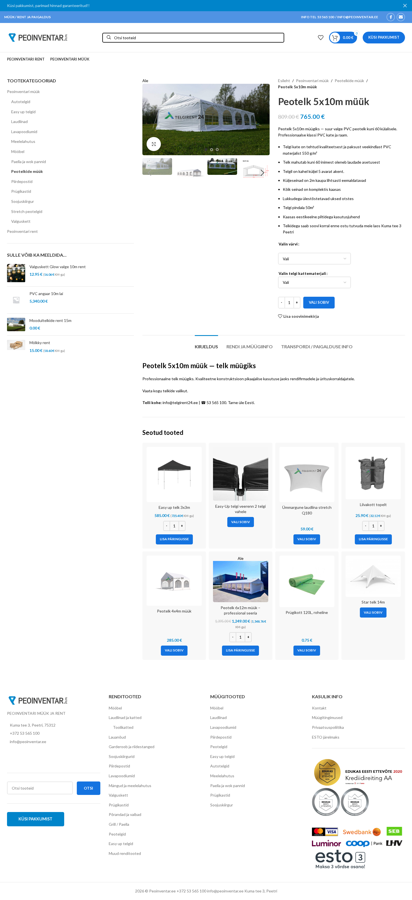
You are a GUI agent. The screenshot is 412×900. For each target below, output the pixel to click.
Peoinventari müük (23, 91)
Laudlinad (19, 121)
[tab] (206, 343)
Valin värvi (288, 244)
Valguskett (21, 221)
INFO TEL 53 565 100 (317, 17)
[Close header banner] (405, 5)
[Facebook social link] (390, 17)
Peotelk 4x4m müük (174, 611)
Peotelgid (117, 834)
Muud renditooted (125, 853)
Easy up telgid (23, 111)
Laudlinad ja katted (125, 717)
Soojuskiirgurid (122, 756)
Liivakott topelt (373, 504)
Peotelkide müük (27, 171)
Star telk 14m (373, 602)
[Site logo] (38, 37)
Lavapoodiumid (24, 131)
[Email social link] (401, 17)
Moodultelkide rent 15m (50, 320)
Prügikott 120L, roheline (307, 612)
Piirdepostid (22, 181)
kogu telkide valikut (170, 390)
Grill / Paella (119, 824)
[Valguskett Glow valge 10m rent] (16, 273)
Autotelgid (20, 101)
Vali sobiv (319, 302)
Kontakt (319, 708)
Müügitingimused (327, 717)
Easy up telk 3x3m (174, 507)
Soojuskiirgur (22, 201)
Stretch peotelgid (26, 211)
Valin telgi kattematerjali (302, 273)
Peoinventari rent (22, 231)
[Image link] (38, 699)
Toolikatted (123, 727)
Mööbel (17, 151)
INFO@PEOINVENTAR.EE (357, 17)
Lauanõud (117, 737)
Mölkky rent (39, 342)
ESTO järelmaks (325, 737)
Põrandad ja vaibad (125, 814)
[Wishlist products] (320, 37)
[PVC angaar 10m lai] (16, 300)
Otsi (88, 788)
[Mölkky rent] (16, 346)
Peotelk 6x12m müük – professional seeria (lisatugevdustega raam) (240, 613)
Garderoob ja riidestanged (131, 746)
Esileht (284, 80)
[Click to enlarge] (154, 144)
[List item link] (53, 733)
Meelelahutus (23, 141)
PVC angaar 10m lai (46, 293)
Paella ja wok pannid (28, 161)
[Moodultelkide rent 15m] (16, 324)
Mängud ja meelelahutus (130, 785)
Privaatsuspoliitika (328, 727)
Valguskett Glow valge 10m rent (57, 266)
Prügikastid (21, 191)
